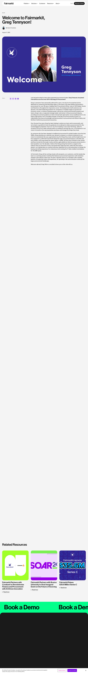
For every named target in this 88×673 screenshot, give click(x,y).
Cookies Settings (62, 670)
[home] (9, 3)
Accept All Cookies (72, 670)
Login (71, 3)
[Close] (85, 670)
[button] (26, 3)
